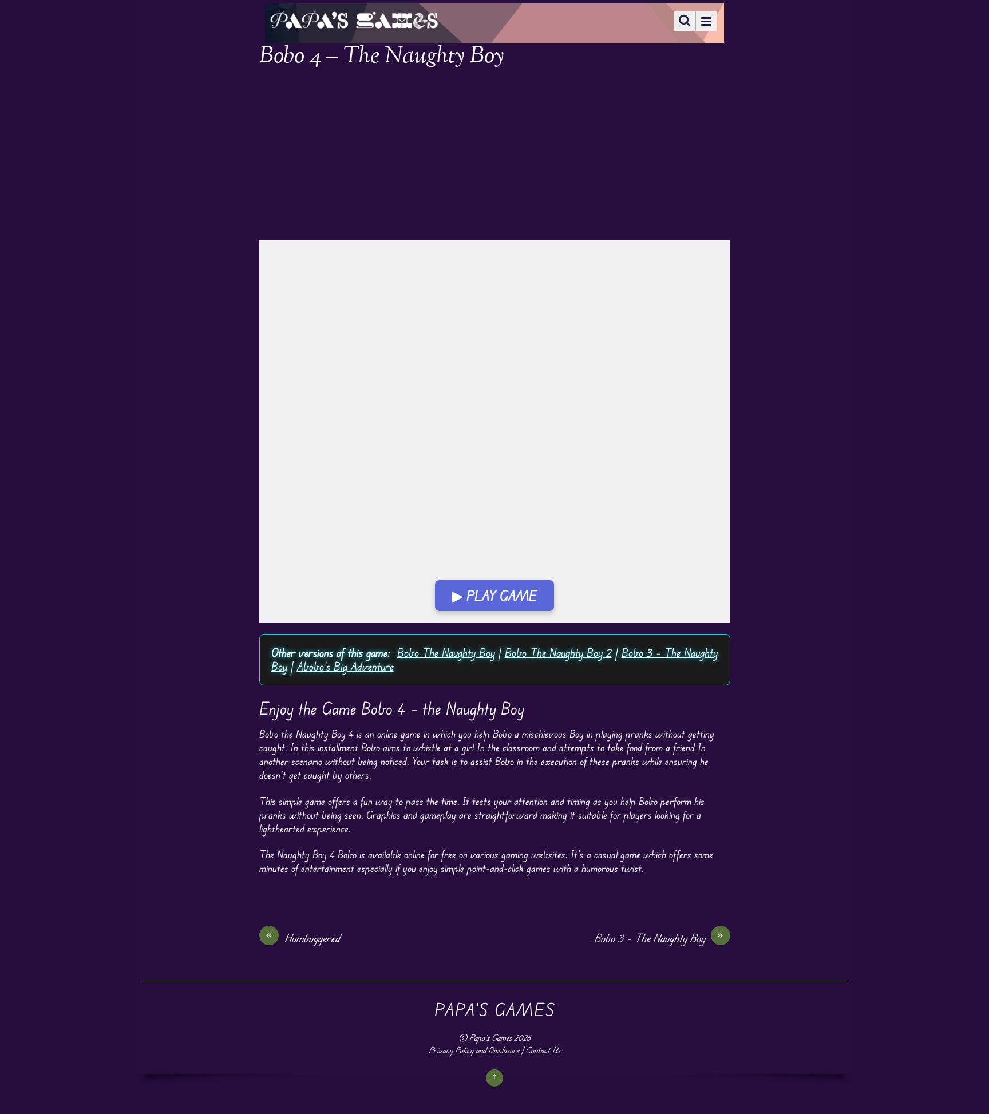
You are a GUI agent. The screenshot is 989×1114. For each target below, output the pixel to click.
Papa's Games (490, 1037)
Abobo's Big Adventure (345, 666)
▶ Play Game (494, 595)
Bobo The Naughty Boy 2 (558, 652)
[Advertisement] (494, 156)
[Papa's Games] (354, 21)
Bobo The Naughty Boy (446, 652)
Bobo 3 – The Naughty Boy (659, 937)
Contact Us (542, 1050)
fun (367, 801)
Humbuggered (303, 937)
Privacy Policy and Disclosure (474, 1050)
